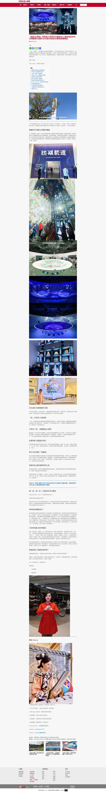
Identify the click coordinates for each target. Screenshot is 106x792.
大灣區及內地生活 (43, 725)
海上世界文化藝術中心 (60, 739)
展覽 (47, 739)
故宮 (50, 739)
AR (35, 739)
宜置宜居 (25, 4)
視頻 (57, 737)
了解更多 (62, 790)
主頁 (20, 4)
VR (45, 739)
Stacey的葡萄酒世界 (40, 732)
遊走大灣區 (73, 739)
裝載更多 (53, 763)
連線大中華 (62, 4)
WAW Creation (40, 63)
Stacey (37, 739)
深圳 (54, 737)
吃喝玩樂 (32, 4)
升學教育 (39, 4)
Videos (42, 739)
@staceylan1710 (40, 729)
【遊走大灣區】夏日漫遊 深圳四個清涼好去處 (36, 753)
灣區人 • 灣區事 (47, 4)
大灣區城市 (54, 4)
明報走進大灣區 (24, 1)
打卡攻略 (50, 737)
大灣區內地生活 (43, 737)
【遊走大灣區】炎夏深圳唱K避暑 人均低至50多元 (69, 753)
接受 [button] (66, 790)
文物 (53, 739)
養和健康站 (69, 4)
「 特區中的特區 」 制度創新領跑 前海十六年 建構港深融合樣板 (53, 754)
